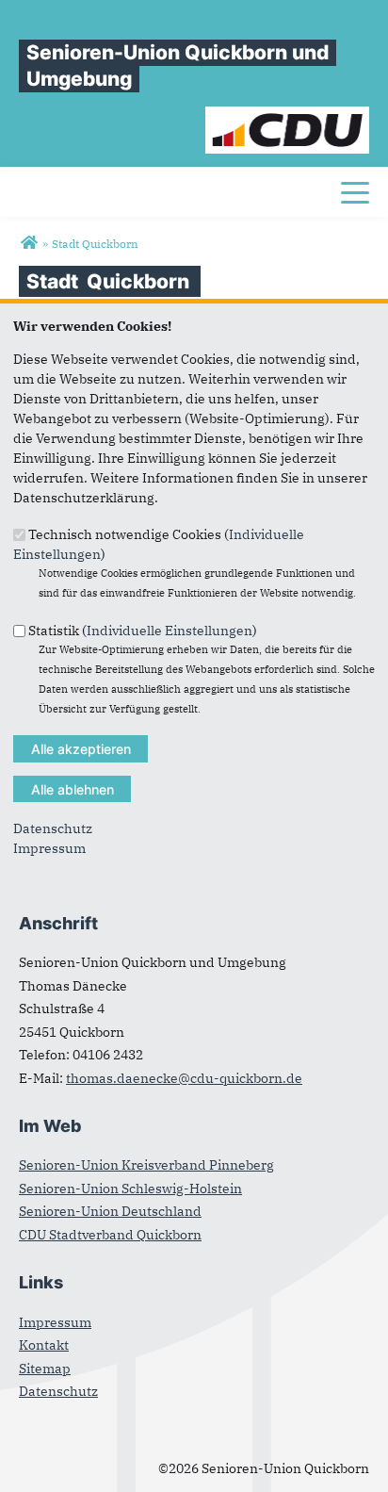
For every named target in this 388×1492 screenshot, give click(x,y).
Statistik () (142, 629)
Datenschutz (52, 828)
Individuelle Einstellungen (169, 629)
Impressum (49, 848)
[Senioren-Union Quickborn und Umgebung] (29, 243)
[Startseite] (287, 115)
